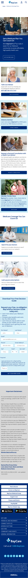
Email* (3, 336)
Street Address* (19, 342)
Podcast (23, 556)
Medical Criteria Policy (8, 469)
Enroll (14, 575)
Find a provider (6, 253)
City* (2, 349)
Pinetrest (14, 556)
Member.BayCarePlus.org (8, 452)
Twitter (8, 556)
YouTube (20, 556)
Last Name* (18, 330)
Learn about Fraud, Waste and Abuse (12, 467)
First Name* (4, 330)
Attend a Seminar (14, 127)
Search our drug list (8, 288)
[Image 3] (7, 511)
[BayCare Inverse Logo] (14, 540)
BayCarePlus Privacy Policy (9, 465)
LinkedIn (17, 556)
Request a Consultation (14, 172)
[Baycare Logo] (12, 2)
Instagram (11, 556)
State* (13, 349)
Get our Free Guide (8, 57)
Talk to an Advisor (14, 94)
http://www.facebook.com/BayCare (5, 556)
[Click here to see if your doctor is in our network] (14, 234)
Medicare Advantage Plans (13, 6)
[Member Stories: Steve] (14, 187)
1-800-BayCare (18, 546)
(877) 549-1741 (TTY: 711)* (8, 90)
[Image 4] (21, 511)
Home (4, 6)
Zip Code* (22, 349)
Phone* (3, 342)
